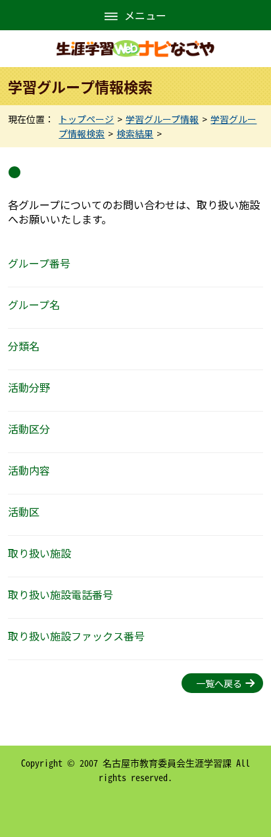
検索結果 (134, 133)
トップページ (86, 119)
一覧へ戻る (219, 683)
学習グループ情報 (162, 119)
